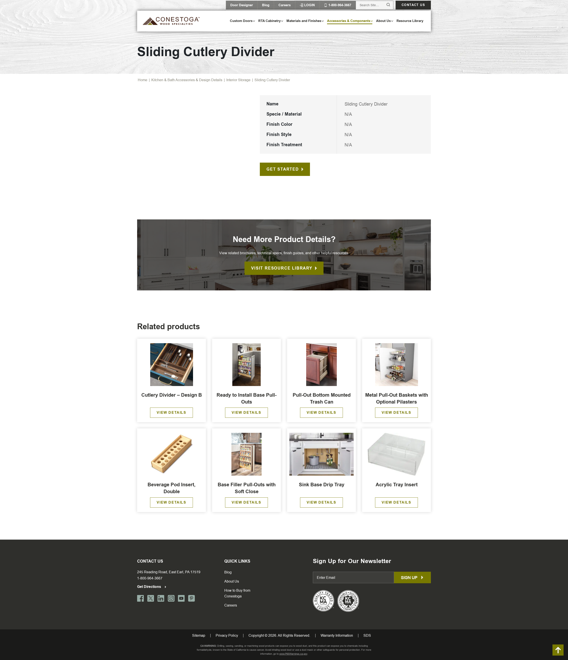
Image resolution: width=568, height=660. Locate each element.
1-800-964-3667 (149, 578)
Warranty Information (337, 635)
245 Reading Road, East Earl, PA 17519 (168, 572)
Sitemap (198, 635)
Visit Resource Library (281, 268)
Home (142, 80)
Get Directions (149, 586)
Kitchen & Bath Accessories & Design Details (186, 80)
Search (384, 5)
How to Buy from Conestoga (237, 593)
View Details (171, 412)
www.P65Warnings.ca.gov (293, 654)
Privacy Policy (227, 635)
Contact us (413, 5)
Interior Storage (238, 80)
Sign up (409, 577)
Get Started (282, 169)
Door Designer (241, 5)
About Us (231, 581)
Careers (284, 5)
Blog (265, 5)
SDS (367, 635)
